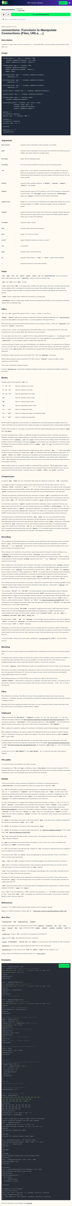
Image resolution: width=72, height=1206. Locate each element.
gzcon (3, 938)
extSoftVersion (6, 949)
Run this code (64, 965)
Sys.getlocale (43, 638)
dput (16, 928)
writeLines (5, 554)
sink (59, 925)
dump (21, 928)
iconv (8, 543)
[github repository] (8, 14)
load (43, 444)
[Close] (69, 3)
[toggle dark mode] (4, 14)
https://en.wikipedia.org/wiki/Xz (52, 830)
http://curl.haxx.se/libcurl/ (9, 809)
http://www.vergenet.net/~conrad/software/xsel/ (22, 745)
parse (3, 928)
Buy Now (62, 3)
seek (14, 921)
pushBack (32, 442)
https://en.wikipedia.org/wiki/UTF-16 (53, 600)
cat (55, 925)
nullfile (4, 798)
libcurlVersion (64, 317)
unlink (41, 500)
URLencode (62, 323)
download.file (12, 369)
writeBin (51, 928)
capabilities (6, 934)
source (31, 439)
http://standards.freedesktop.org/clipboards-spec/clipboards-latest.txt (44, 719)
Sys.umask (8, 431)
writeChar (59, 928)
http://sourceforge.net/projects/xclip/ (58, 742)
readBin (37, 444)
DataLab (29, 1203)
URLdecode (45, 355)
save (50, 444)
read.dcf (10, 928)
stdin (29, 796)
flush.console (41, 953)
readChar (4, 587)
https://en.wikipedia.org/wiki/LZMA (20, 832)
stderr (26, 888)
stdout (13, 879)
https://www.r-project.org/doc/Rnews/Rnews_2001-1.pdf (49, 911)
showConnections (23, 921)
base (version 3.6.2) (9, 27)
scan (24, 439)
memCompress (5, 945)
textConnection (6, 921)
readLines (18, 439)
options (30, 196)
